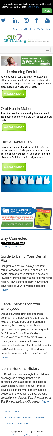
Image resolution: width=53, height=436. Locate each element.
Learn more (33, 6)
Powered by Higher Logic (27, 434)
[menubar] (32, 29)
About (16, 411)
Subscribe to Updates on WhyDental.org (31, 29)
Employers (10, 423)
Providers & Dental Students (18, 417)
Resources (23, 423)
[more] (4, 357)
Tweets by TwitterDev (11, 246)
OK (48, 10)
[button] (5, 61)
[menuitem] (32, 29)
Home (7, 411)
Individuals (39, 417)
